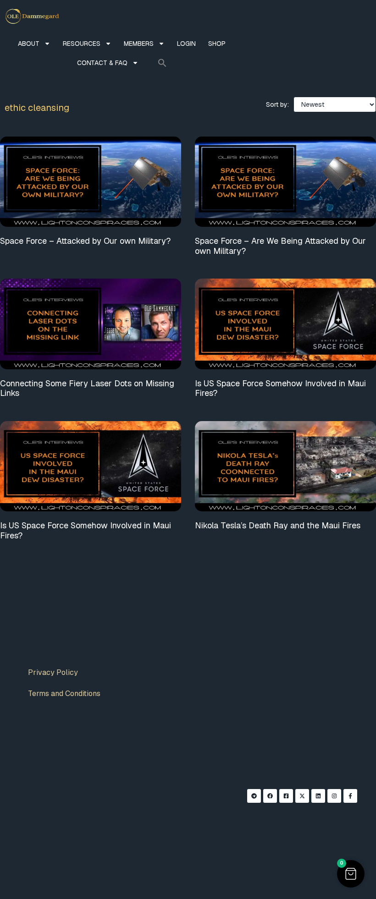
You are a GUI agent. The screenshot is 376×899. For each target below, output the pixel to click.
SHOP (217, 43)
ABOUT (28, 43)
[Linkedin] (318, 796)
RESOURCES (81, 43)
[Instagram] (334, 796)
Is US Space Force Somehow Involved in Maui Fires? (280, 388)
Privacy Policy (53, 672)
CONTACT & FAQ (102, 63)
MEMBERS (139, 43)
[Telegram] (254, 796)
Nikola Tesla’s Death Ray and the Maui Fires (277, 525)
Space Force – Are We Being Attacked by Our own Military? (280, 246)
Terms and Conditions (64, 693)
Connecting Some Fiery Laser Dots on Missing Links (87, 388)
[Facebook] (270, 796)
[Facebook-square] (286, 796)
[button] (162, 62)
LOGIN (186, 43)
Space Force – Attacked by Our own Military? (85, 241)
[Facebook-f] (350, 796)
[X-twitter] (302, 796)
